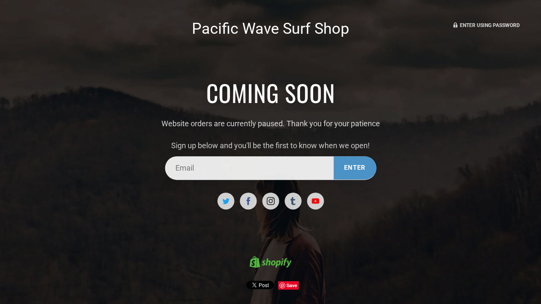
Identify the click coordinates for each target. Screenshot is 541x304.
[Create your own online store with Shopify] (270, 263)
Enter (355, 167)
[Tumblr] (292, 201)
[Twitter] (225, 201)
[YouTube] (315, 201)
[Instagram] (270, 201)
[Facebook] (248, 201)
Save (292, 285)
